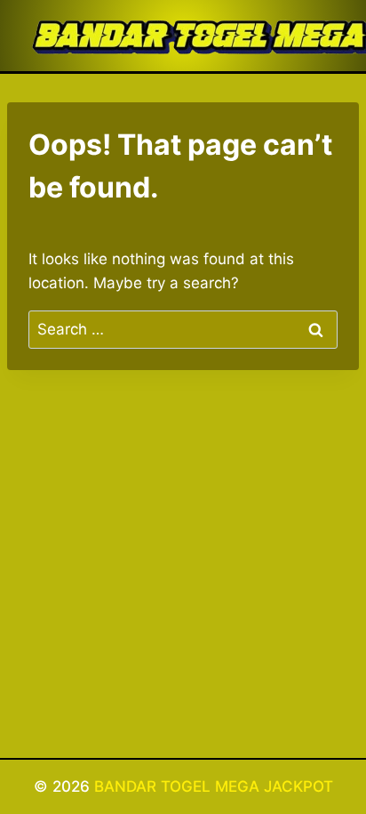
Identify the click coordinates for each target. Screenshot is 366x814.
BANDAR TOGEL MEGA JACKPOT (213, 786)
